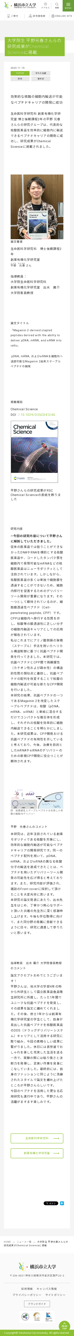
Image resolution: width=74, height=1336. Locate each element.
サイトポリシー (55, 1295)
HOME (7, 1242)
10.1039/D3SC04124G (38, 415)
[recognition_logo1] (25, 1313)
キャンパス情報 (47, 1289)
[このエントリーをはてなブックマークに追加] (62, 1203)
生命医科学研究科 (37, 1138)
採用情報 (27, 1289)
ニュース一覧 (24, 1242)
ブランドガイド (37, 1304)
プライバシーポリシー (27, 1295)
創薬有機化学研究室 (37, 1153)
